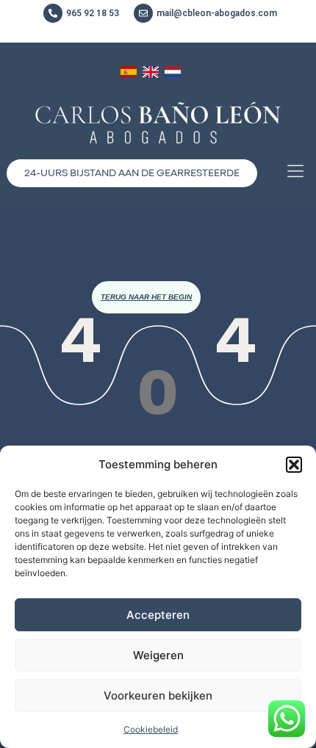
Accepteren (158, 615)
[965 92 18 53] (52, 13)
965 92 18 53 (92, 13)
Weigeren (158, 655)
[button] (294, 464)
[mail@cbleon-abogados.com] (143, 13)
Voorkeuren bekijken (158, 695)
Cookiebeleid (150, 729)
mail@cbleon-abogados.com (217, 13)
